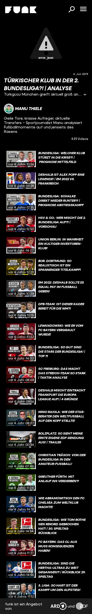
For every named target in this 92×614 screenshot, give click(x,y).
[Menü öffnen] (83, 9)
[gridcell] (46, 159)
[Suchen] (71, 9)
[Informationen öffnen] (85, 95)
